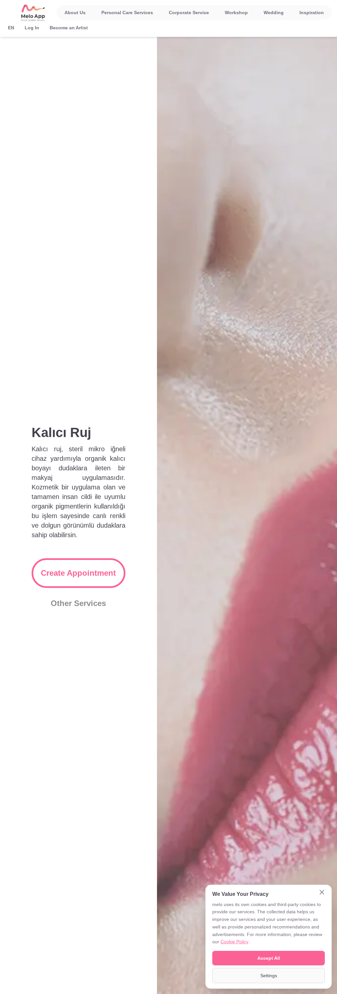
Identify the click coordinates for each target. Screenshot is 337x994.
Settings (268, 975)
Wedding (274, 12)
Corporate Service (189, 12)
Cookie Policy (234, 941)
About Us (75, 12)
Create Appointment (78, 572)
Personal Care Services (127, 12)
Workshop (236, 12)
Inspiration (311, 12)
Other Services (78, 603)
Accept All (268, 958)
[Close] (322, 893)
